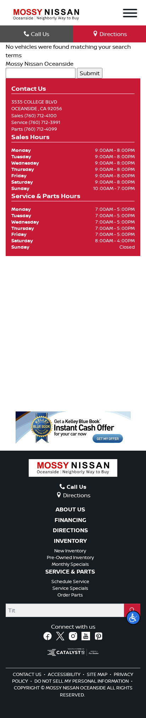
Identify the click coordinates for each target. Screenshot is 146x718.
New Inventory (70, 550)
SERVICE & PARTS (70, 572)
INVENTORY (70, 541)
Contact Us (28, 674)
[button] (133, 618)
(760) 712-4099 (40, 129)
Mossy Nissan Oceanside (39, 63)
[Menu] (130, 14)
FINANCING (70, 520)
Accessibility (65, 674)
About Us (70, 509)
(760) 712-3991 (44, 122)
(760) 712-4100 (40, 115)
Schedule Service (70, 581)
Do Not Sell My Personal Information (82, 681)
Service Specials (70, 588)
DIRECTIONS (70, 530)
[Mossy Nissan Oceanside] (46, 14)
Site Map (97, 674)
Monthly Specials (70, 564)
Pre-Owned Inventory (70, 557)
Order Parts (70, 595)
